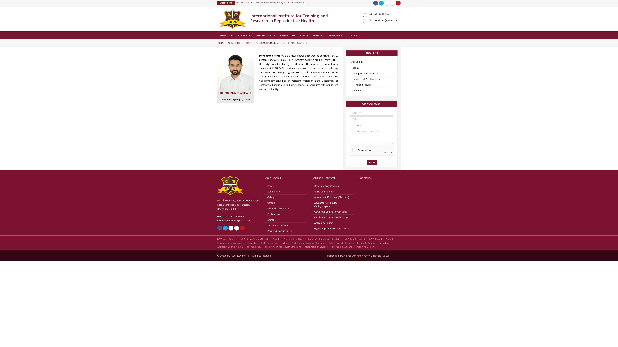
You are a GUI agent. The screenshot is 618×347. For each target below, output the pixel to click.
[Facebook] (375, 3)
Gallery (317, 35)
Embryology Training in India (275, 242)
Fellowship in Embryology (341, 242)
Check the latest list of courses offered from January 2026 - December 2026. (263, 2)
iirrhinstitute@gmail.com (238, 220)
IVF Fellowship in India (355, 239)
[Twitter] (381, 3)
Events (304, 35)
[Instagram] (392, 3)
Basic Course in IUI (324, 191)
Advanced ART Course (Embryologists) (325, 204)
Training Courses (265, 35)
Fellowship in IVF (254, 246)
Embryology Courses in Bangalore (309, 242)
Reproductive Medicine (267, 43)
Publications (287, 35)
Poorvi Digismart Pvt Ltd (376, 255)
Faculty (248, 43)
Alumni (359, 90)
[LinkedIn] (386, 3)
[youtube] (398, 3)
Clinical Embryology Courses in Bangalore (237, 242)
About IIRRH (234, 43)
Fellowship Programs (278, 208)
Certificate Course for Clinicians (330, 211)
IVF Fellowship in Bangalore (382, 239)
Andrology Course (323, 222)
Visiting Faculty (363, 84)
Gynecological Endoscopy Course (331, 228)
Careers (271, 202)
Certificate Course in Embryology (331, 217)
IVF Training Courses (227, 239)
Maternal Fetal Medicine (368, 79)
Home (223, 35)
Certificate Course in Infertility (287, 239)
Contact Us (354, 35)
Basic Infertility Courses (326, 185)
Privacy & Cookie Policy (279, 230)
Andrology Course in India (230, 246)
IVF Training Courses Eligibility (255, 239)
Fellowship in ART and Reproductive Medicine (353, 246)
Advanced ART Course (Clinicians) (331, 197)
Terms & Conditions (277, 225)
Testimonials (335, 35)
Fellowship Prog (240, 35)
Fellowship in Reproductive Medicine (323, 239)
